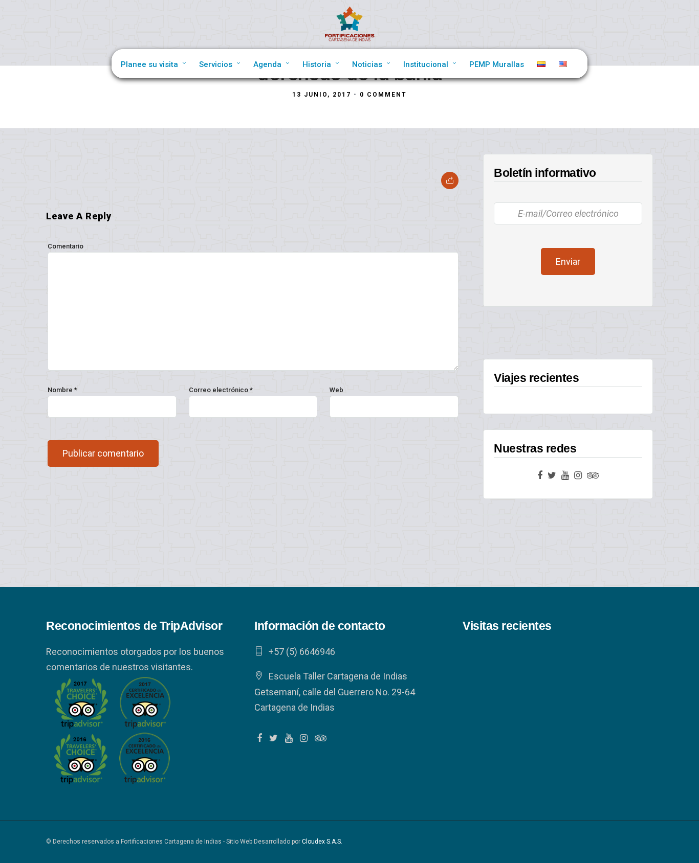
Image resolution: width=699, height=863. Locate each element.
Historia (316, 64)
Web (336, 390)
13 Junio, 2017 (321, 94)
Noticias (367, 64)
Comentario (65, 246)
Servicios (215, 64)
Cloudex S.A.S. (322, 841)
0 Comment (383, 94)
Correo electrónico (221, 390)
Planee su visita (149, 64)
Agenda (267, 64)
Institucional (425, 64)
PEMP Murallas (496, 64)
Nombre (62, 390)
